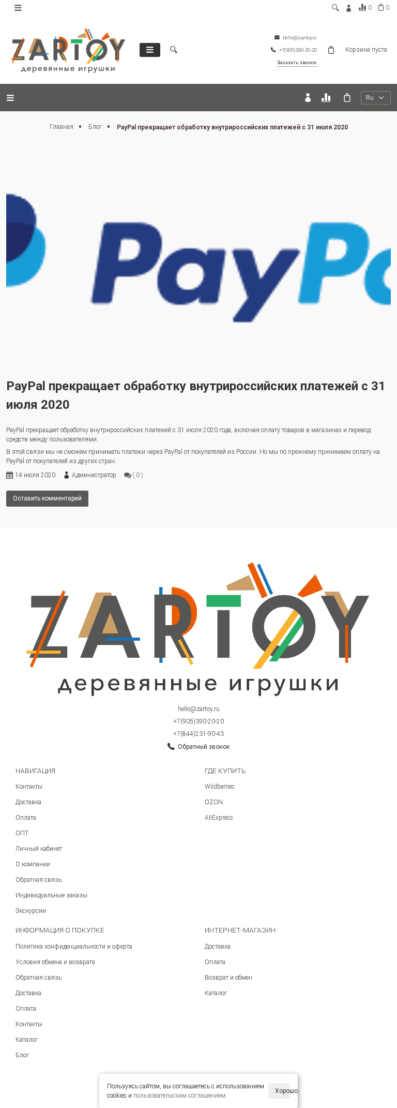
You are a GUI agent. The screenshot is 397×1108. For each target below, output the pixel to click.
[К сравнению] (327, 97)
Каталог (27, 1039)
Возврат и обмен (228, 977)
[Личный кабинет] (307, 97)
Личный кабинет (39, 848)
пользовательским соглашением (179, 1095)
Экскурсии (31, 910)
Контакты (29, 786)
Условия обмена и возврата (55, 962)
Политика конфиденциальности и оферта (74, 946)
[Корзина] (347, 97)
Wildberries (220, 786)
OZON (214, 802)
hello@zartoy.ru (199, 709)
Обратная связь (39, 879)
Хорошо (282, 1091)
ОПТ (22, 833)
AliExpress (219, 817)
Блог (95, 126)
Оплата (26, 817)
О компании (33, 864)
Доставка (28, 802)
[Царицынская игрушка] (68, 50)
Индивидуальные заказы (51, 895)
